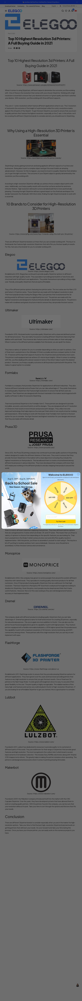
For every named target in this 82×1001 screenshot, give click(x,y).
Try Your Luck (60, 521)
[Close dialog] (78, 474)
